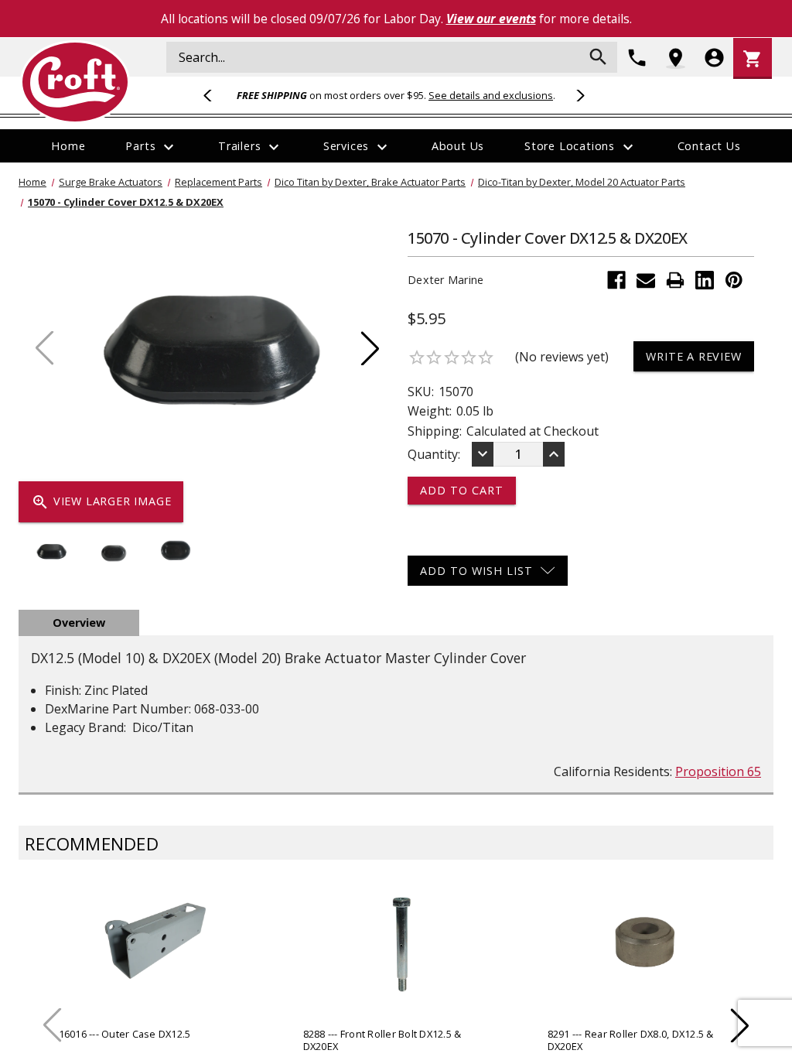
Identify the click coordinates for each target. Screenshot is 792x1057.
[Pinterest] (734, 280)
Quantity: (434, 454)
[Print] (675, 280)
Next (577, 95)
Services (357, 147)
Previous (214, 95)
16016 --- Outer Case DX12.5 (125, 1034)
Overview (79, 622)
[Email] (646, 280)
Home (68, 146)
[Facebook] (616, 280)
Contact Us (709, 146)
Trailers (250, 147)
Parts (151, 147)
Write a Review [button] (693, 356)
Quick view (155, 955)
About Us (458, 146)
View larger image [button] (101, 502)
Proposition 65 (718, 771)
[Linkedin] (704, 280)
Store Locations (580, 147)
